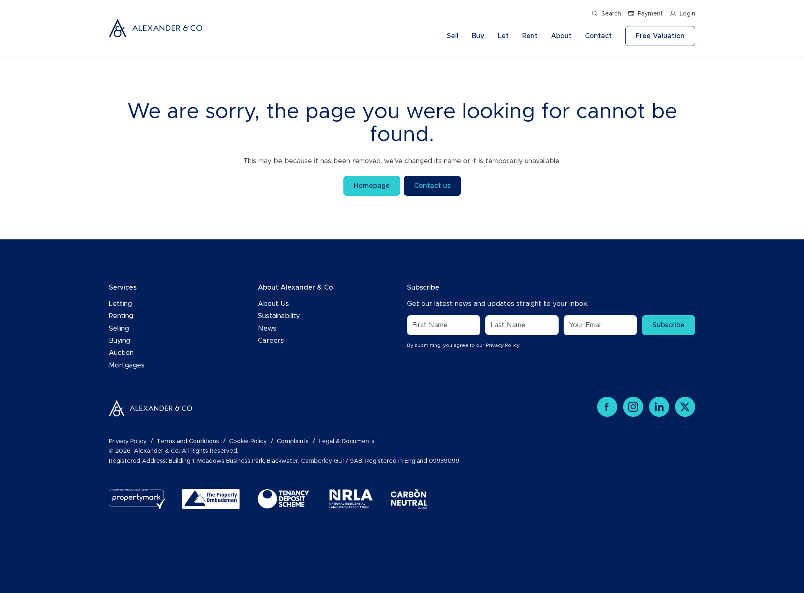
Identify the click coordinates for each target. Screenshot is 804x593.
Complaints (293, 441)
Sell (453, 36)
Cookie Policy (248, 441)
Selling (119, 328)
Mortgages (126, 365)
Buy (478, 36)
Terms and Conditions (188, 441)
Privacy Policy (502, 345)
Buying (119, 340)
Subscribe (668, 325)
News (267, 328)
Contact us (432, 185)
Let (503, 36)
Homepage (372, 185)
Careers (271, 340)
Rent (530, 36)
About (561, 36)
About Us (273, 303)
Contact (598, 36)
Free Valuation (660, 36)
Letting (120, 303)
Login (687, 14)
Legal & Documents (346, 441)
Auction (121, 352)
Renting (121, 316)
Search (611, 14)
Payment (650, 14)
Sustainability (279, 316)
